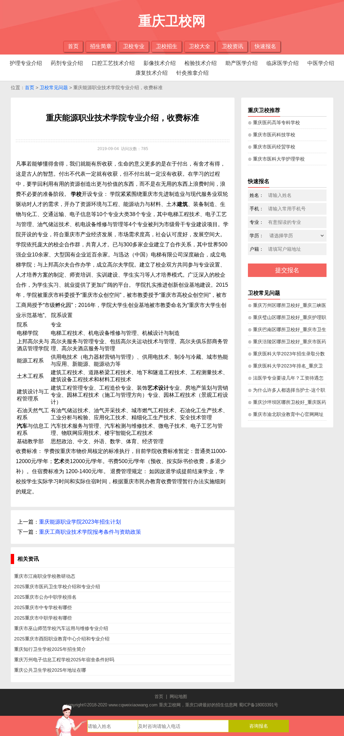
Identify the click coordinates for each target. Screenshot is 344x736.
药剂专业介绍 (67, 63)
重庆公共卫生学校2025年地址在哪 (50, 670)
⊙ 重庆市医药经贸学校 (271, 146)
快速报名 (265, 46)
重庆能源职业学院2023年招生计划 (80, 522)
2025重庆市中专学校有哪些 (43, 607)
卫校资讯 (232, 46)
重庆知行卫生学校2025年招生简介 (50, 649)
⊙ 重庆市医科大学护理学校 (276, 159)
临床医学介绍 (282, 63)
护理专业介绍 (26, 63)
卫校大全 (199, 46)
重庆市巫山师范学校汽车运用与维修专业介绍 (61, 628)
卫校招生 (166, 46)
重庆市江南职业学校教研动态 (44, 576)
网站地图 (178, 696)
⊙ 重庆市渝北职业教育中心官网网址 (286, 414)
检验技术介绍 (200, 63)
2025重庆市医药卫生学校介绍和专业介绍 (57, 586)
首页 (73, 46)
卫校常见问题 (54, 87)
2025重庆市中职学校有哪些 (43, 618)
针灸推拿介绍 (192, 73)
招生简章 (101, 46)
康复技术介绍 (151, 73)
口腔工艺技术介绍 (113, 63)
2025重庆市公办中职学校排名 (45, 597)
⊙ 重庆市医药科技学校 (271, 134)
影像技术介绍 (159, 63)
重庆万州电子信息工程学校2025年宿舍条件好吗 (64, 659)
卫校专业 (133, 46)
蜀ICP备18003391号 (258, 704)
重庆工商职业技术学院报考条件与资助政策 (90, 532)
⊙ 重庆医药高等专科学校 (274, 122)
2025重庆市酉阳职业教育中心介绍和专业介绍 (62, 638)
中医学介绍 (320, 63)
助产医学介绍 (241, 63)
